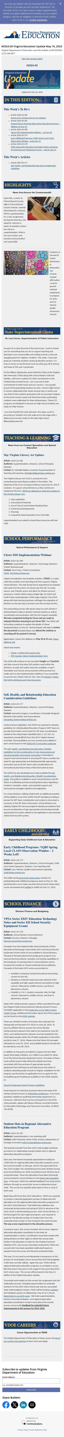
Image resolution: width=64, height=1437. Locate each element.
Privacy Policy (23, 1430)
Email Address (8, 1377)
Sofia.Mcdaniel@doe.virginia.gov (36, 1143)
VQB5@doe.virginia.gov (14, 873)
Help (45, 1430)
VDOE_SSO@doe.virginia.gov (17, 573)
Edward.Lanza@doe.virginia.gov (18, 941)
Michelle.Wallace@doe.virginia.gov (39, 473)
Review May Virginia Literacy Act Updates (28, 118)
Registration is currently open (17, 1296)
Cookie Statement (38, 20)
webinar (54, 1290)
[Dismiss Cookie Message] (60, 3)
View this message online (32, 59)
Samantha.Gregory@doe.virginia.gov (20, 720)
